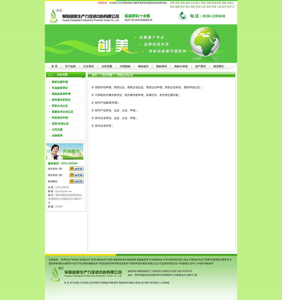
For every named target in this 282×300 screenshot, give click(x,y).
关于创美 (70, 66)
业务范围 (106, 66)
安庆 (182, 6)
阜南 (182, 3)
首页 (94, 75)
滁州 (193, 6)
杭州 (224, 6)
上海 (219, 6)
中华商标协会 (156, 259)
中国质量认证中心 (187, 263)
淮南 (224, 3)
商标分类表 (181, 66)
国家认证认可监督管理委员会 (163, 263)
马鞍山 (230, 3)
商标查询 (161, 66)
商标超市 (143, 66)
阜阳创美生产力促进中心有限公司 (154, 271)
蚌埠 (219, 3)
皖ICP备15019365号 (182, 271)
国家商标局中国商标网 (124, 259)
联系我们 (219, 66)
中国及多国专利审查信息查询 (113, 263)
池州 (208, 6)
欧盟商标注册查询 (219, 259)
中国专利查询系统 (138, 263)
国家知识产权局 (104, 259)
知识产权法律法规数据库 (85, 263)
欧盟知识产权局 (88, 259)
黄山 (188, 6)
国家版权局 (142, 259)
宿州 (198, 6)
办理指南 (125, 66)
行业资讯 (88, 66)
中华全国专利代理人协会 (176, 259)
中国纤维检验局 (205, 263)
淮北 (172, 6)
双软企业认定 (125, 75)
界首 (177, 3)
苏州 (229, 6)
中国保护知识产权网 (199, 259)
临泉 (188, 3)
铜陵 (177, 6)
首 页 (54, 66)
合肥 (208, 3)
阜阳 (172, 3)
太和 (193, 3)
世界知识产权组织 (70, 259)
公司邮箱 (164, 282)
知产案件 (200, 66)
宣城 (213, 6)
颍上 (198, 3)
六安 (203, 6)
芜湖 (213, 3)
